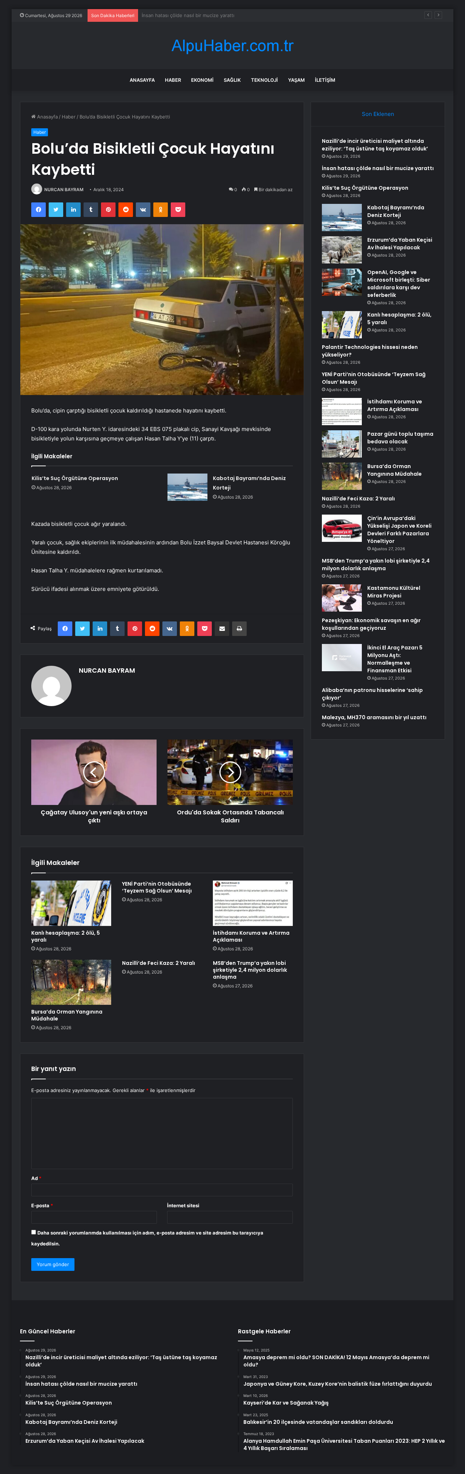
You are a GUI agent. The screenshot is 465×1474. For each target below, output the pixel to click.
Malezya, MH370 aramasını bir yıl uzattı (374, 717)
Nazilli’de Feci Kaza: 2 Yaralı (158, 963)
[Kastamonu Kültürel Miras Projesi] (342, 598)
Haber (173, 80)
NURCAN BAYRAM (64, 189)
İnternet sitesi (183, 1205)
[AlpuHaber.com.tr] (232, 46)
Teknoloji (264, 80)
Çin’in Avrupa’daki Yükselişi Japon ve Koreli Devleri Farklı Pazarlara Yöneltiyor (399, 530)
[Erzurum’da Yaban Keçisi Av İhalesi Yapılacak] (342, 249)
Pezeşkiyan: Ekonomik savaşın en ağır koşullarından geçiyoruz (371, 624)
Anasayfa (142, 80)
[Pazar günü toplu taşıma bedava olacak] (342, 444)
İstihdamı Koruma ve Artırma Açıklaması (251, 936)
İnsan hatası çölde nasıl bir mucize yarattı (378, 168)
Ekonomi (202, 80)
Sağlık (232, 80)
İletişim (325, 80)
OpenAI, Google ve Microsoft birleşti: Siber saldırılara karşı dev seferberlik (398, 284)
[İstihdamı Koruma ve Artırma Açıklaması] (253, 903)
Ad (36, 1178)
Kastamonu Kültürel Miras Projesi (393, 591)
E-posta (42, 1205)
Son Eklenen (378, 113)
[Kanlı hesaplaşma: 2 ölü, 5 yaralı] (71, 903)
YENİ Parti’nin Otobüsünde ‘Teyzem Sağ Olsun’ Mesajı (157, 887)
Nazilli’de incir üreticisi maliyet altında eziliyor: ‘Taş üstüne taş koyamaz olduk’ (375, 144)
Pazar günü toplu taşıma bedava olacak (400, 437)
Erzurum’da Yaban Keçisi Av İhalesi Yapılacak (399, 243)
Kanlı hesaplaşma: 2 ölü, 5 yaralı (65, 936)
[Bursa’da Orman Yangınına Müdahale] (71, 982)
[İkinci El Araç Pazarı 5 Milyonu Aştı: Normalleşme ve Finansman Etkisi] (342, 657)
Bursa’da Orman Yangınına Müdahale (66, 1015)
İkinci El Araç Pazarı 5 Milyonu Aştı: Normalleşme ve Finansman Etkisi (394, 659)
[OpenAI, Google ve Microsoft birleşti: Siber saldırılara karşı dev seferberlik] (342, 282)
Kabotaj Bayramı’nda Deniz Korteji (395, 211)
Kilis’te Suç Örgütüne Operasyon (178, 15)
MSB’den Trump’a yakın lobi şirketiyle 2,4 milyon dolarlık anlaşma (250, 969)
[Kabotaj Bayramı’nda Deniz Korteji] (187, 487)
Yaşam (296, 80)
